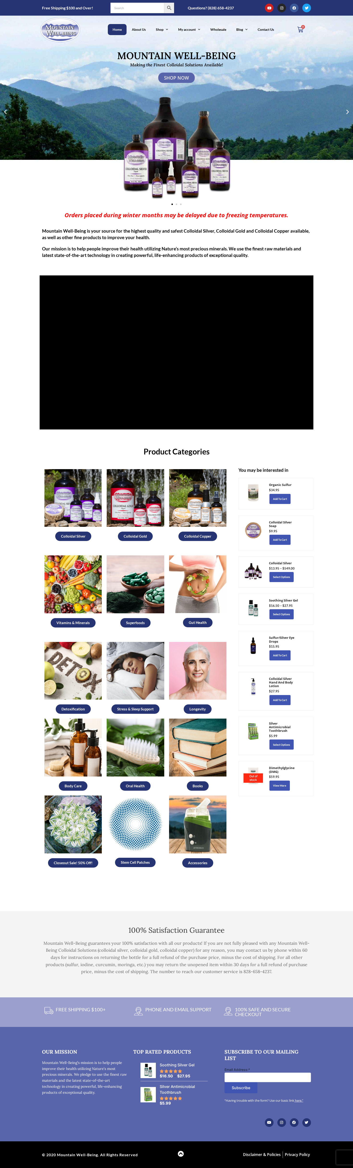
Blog (239, 29)
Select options (281, 576)
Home (117, 29)
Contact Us (266, 29)
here (298, 1100)
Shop (160, 29)
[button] (5, 112)
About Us (139, 29)
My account (187, 29)
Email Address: (237, 1070)
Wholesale (218, 29)
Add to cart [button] (280, 498)
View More (279, 785)
